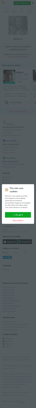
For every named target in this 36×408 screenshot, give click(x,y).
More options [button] (18, 220)
